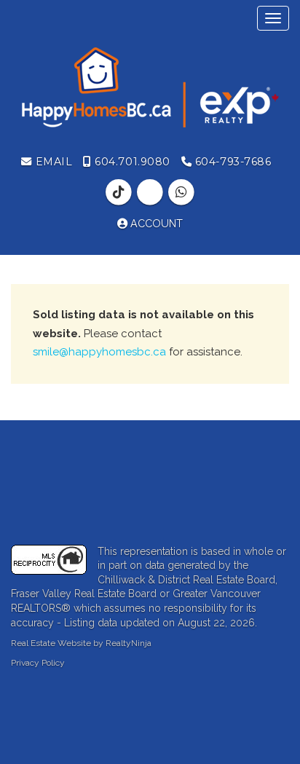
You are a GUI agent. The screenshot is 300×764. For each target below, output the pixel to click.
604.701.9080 (131, 161)
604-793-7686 (231, 161)
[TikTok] (119, 192)
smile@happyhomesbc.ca (99, 351)
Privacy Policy (38, 663)
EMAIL (52, 161)
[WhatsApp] (181, 192)
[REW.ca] (151, 192)
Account (155, 223)
